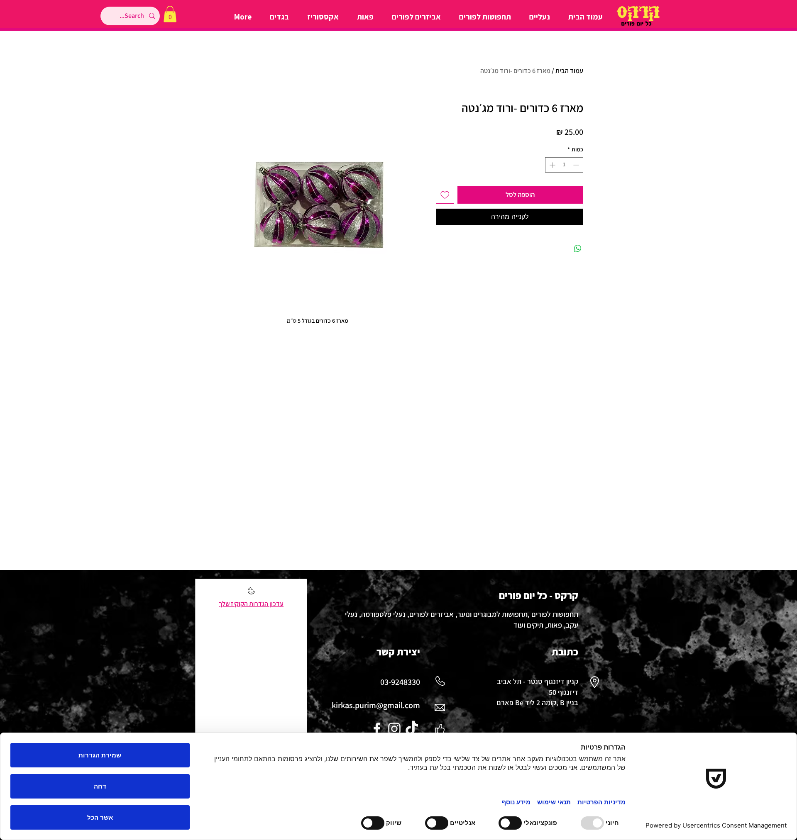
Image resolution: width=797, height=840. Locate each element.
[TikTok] (411, 729)
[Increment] (551, 165)
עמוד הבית (569, 70)
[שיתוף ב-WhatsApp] (578, 248)
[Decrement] (577, 165)
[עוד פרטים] (251, 593)
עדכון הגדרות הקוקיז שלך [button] (251, 603)
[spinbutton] (564, 165)
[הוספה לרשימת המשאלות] (445, 195)
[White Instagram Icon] (394, 729)
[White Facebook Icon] (377, 729)
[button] (170, 14)
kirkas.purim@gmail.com (376, 705)
